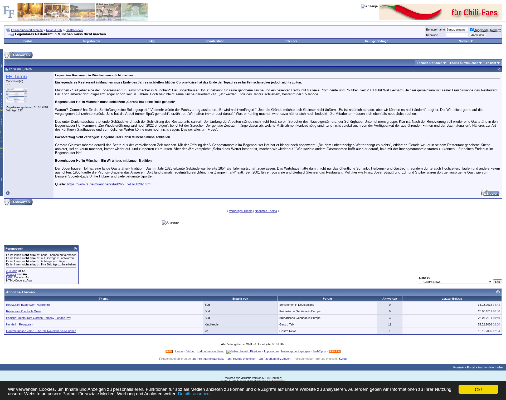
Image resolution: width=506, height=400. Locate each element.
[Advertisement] (117, 194)
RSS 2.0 (334, 351)
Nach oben (496, 367)
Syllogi (343, 358)
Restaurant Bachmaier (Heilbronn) (28, 304)
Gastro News (74, 30)
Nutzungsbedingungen (295, 351)
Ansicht (490, 63)
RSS (169, 351)
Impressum (271, 351)
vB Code (11, 271)
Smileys (11, 274)
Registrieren (91, 41)
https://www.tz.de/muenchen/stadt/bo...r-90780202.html (109, 184)
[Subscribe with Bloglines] (243, 351)
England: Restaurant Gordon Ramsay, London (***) (38, 317)
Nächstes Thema (266, 211)
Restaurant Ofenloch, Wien (23, 311)
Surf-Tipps (319, 351)
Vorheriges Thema (240, 211)
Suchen (464, 41)
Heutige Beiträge (376, 41)
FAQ (152, 41)
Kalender (291, 41)
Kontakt (458, 367)
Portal (27, 41)
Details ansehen (194, 393)
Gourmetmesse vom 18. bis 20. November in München (41, 331)
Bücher (190, 351)
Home (179, 351)
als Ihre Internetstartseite (208, 358)
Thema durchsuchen (464, 63)
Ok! (478, 389)
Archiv (482, 367)
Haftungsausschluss (210, 351)
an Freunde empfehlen (241, 358)
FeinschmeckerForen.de (27, 30)
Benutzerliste (215, 41)
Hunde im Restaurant (19, 324)
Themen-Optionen (429, 63)
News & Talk (54, 30)
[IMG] (9, 277)
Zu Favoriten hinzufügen (274, 358)
